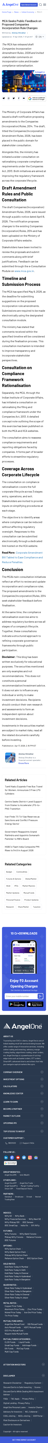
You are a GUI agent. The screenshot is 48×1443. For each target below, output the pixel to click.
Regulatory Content (32, 1383)
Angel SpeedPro (11, 1186)
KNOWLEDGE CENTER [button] (13, 1093)
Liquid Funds (24, 1342)
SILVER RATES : (10, 1285)
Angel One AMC (11, 1175)
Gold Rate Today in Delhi (15, 1270)
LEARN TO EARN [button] (10, 1102)
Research (10, 907)
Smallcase (19, 1196)
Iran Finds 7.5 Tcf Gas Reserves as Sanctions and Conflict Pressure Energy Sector (22, 820)
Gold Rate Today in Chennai (16, 1273)
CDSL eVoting (9, 1416)
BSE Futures (10, 1240)
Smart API (9, 1188)
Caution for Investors (12, 1424)
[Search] (40, 4)
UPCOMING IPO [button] (10, 1123)
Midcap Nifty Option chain (16, 1255)
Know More (24, 763)
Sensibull (8, 1196)
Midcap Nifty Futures (14, 1237)
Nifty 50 (8, 1216)
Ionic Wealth (24, 1175)
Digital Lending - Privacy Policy (16, 1403)
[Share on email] (23, 98)
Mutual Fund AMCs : (13, 1321)
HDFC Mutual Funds (32, 1327)
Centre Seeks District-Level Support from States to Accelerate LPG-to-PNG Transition (23, 805)
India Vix (24, 1225)
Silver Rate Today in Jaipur (16, 1297)
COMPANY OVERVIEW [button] (12, 1072)
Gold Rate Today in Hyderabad (18, 1276)
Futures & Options (13, 879)
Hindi (8, 886)
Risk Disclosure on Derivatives (16, 1420)
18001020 (12, 1143)
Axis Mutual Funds (13, 1327)
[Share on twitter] (13, 98)
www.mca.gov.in (24, 270)
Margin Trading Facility (30, 1186)
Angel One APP (11, 1183)
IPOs (16, 886)
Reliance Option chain (14, 1258)
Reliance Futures (33, 1237)
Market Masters (29, 886)
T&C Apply (15, 1399)
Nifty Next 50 (35, 1219)
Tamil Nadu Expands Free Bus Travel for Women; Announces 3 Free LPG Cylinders (23, 790)
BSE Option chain (35, 1258)
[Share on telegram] (3, 98)
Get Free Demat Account (24, 1440)
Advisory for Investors (12, 1411)
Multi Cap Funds (12, 1351)
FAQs (5, 1399)
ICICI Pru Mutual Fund (14, 1330)
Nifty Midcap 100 (12, 1222)
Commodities (21, 872)
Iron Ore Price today (33, 1312)
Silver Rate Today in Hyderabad (18, 1288)
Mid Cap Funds (23, 1348)
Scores (37, 1387)
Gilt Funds (9, 1348)
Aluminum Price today (14, 1309)
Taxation (36, 907)
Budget (9, 872)
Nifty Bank (19, 1216)
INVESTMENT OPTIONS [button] (13, 1079)
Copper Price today (13, 1306)
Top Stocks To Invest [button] (14, 1131)
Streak (29, 1196)
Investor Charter (35, 1407)
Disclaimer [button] (9, 1375)
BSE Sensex (28, 1222)
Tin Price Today (11, 1315)
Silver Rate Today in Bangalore (18, 1291)
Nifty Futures (11, 1234)
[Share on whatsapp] (8, 98)
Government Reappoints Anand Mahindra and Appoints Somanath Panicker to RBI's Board (22, 835)
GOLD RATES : (9, 1264)
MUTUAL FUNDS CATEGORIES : (17, 1339)
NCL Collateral (31, 1411)
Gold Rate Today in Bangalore (17, 1279)
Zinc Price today (34, 1309)
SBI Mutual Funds (35, 1324)
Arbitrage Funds (29, 1345)
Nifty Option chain (13, 1248)
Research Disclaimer (12, 1383)
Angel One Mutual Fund (14, 1324)
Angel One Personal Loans (14, 1407)
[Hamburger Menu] (44, 4)
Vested (38, 1196)
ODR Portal (37, 1416)
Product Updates (31, 900)
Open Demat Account (29, 5)
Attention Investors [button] (14, 1364)
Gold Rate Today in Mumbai (16, 1266)
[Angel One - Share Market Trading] (10, 4)
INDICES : (7, 1212)
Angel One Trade (26, 1183)
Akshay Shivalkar (19, 33)
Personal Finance (13, 900)
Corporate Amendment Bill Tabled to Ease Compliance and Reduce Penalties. (22, 557)
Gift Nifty (35, 1225)
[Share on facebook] (18, 98)
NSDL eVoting (24, 1416)
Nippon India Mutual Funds (16, 1333)
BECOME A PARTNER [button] (12, 1109)
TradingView (10, 1199)
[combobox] (40, 37)
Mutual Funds (29, 893)
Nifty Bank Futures (28, 1234)
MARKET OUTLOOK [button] (11, 1116)
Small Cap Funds (12, 1345)
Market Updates (12, 893)
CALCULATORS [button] (10, 1086)
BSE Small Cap (11, 1225)
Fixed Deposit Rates (24, 1188)
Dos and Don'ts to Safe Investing (17, 1387)
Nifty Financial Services (15, 1219)
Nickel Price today (13, 1312)
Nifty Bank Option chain (15, 1252)
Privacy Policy (28, 1399)
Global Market (31, 879)
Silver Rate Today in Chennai (17, 1294)
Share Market (23, 907)
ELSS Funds (10, 1342)
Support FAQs (28, 1143)
